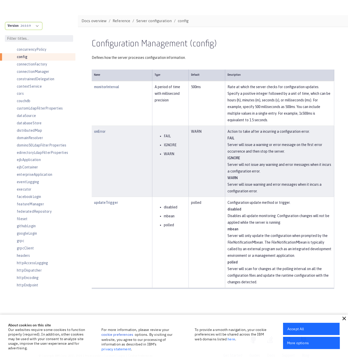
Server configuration (154, 21)
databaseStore (29, 123)
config (22, 57)
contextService (29, 86)
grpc (20, 241)
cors (20, 93)
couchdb (23, 101)
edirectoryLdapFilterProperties (42, 153)
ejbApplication (29, 160)
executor (24, 189)
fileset (22, 219)
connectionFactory (32, 64)
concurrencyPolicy (31, 49)
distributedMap (29, 130)
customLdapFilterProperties (40, 108)
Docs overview (94, 21)
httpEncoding (27, 278)
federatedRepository (34, 211)
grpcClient (25, 248)
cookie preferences (117, 334)
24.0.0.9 (26, 25)
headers (23, 256)
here (231, 339)
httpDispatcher (29, 270)
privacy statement (116, 349)
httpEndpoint (27, 285)
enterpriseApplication (34, 174)
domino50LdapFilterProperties (41, 145)
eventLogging (28, 182)
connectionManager (33, 72)
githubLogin (26, 226)
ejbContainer (27, 167)
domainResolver (30, 138)
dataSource (26, 116)
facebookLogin (29, 197)
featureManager (30, 204)
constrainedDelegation (35, 79)
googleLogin (27, 233)
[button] (344, 318)
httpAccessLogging (32, 263)
